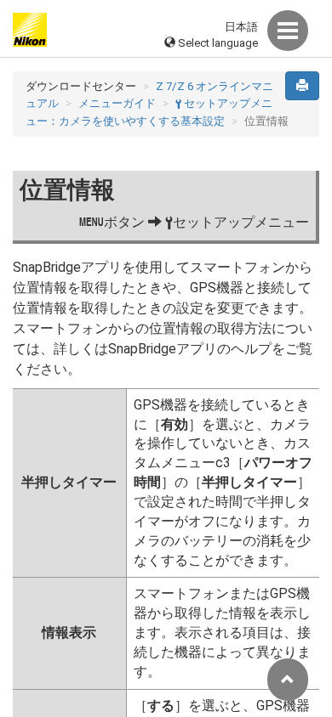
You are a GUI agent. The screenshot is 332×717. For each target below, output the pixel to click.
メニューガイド (117, 103)
